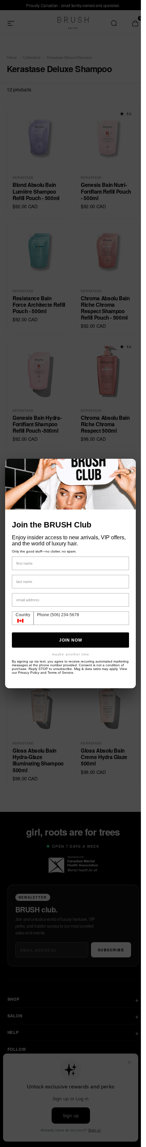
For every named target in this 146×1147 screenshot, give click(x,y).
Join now (70, 640)
